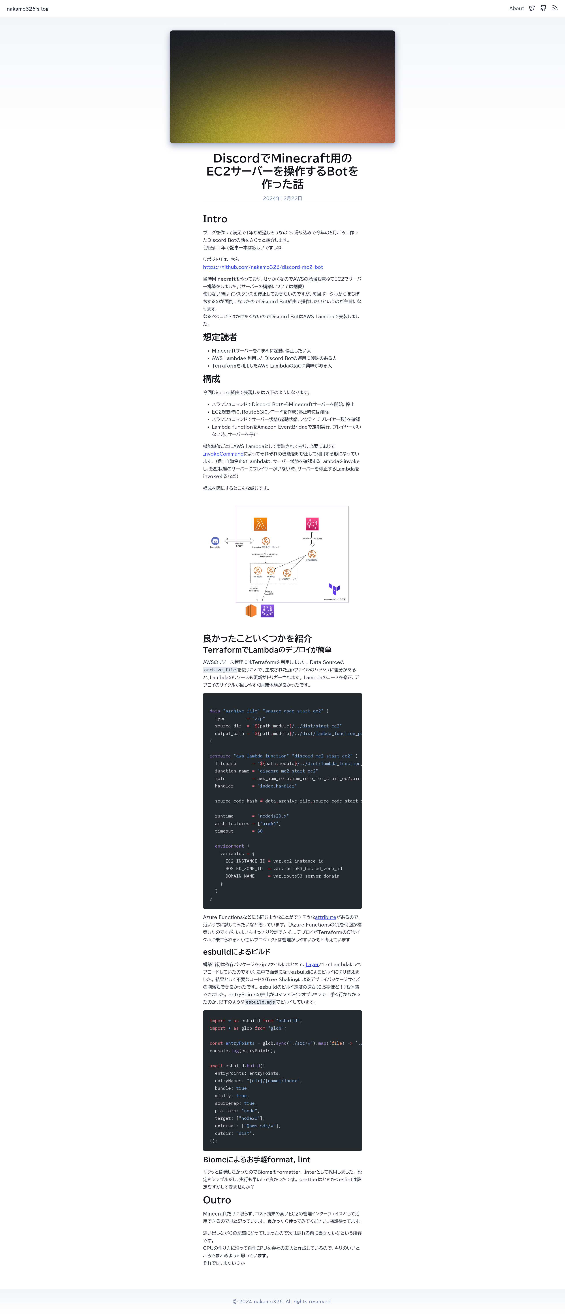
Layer (312, 964)
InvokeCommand (223, 453)
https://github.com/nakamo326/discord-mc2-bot (263, 267)
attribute (325, 917)
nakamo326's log (28, 8)
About (516, 8)
